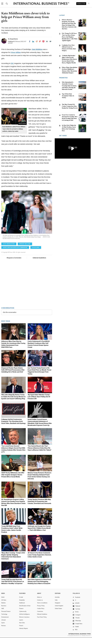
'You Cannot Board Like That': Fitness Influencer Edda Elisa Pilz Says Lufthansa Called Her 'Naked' (39, 448)
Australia (57, 597)
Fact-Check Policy (42, 617)
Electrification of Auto (24, 605)
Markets (3, 603)
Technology (4, 614)
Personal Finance (5, 611)
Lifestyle (3, 620)
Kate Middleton (37, 49)
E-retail (21, 597)
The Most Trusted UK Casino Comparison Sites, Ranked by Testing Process (70, 106)
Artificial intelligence (24, 614)
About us (39, 597)
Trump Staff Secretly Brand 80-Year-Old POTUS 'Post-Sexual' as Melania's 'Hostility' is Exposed (12, 581)
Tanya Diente (14, 39)
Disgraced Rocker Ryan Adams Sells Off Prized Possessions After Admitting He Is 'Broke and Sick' (13, 370)
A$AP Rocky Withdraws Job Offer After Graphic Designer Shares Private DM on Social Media (12, 475)
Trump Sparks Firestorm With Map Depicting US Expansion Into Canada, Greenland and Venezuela (39, 501)
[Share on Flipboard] (40, 41)
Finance (21, 608)
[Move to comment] (50, 41)
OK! (12, 63)
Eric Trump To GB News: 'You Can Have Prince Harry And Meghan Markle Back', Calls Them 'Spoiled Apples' (69, 37)
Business (3, 605)
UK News (3, 600)
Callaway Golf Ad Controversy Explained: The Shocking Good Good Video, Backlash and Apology (13, 421)
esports (21, 620)
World (2, 597)
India (56, 600)
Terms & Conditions (42, 603)
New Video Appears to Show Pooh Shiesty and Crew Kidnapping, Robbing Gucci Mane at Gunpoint (39, 581)
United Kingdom (59, 605)
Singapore (57, 603)
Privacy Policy (41, 605)
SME (2, 608)
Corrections (40, 611)
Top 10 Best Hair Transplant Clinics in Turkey (68, 95)
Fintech (21, 625)
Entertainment (5, 617)
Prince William (16, 52)
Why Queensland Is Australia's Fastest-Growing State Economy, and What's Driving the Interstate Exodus (69, 85)
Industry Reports (23, 628)
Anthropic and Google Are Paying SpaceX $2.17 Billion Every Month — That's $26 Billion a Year (39, 528)
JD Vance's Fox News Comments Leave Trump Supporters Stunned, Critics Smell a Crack (39, 555)
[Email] (47, 41)
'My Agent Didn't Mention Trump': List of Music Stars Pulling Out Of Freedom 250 (39, 396)
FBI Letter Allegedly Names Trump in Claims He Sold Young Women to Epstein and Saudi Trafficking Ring (13, 396)
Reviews (3, 625)
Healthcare (22, 603)
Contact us (40, 600)
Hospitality (22, 600)
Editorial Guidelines (39, 258)
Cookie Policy (40, 608)
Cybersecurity (22, 611)
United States (58, 608)
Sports (3, 622)
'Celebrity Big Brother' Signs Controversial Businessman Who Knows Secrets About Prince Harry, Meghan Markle (69, 59)
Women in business (24, 617)
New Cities (22, 622)
